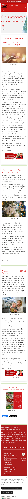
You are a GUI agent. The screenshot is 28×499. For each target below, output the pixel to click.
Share (5, 416)
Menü (25, 7)
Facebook (7, 474)
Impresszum (7, 462)
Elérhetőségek (8, 465)
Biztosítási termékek (10, 467)
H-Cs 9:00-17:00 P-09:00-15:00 (15, 1)
